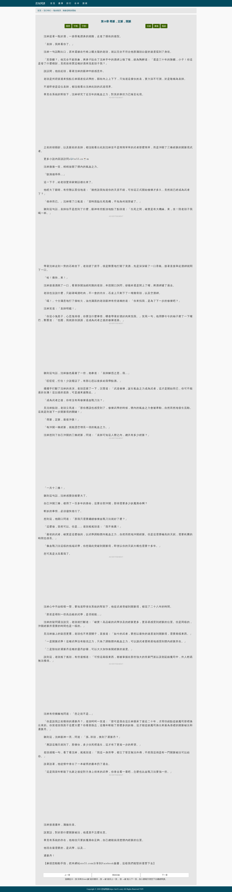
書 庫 (60, 3)
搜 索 (84, 3)
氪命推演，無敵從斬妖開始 (64, 11)
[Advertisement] (116, 119)
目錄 (149, 26)
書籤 (156, 26)
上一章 (67, 875)
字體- (76, 26)
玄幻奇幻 (47, 11)
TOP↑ (141, 889)
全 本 (76, 3)
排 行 (68, 3)
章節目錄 (116, 875)
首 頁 (52, 3)
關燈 (68, 26)
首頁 (39, 11)
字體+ (84, 26)
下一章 (165, 875)
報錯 (164, 26)
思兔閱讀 (40, 3)
